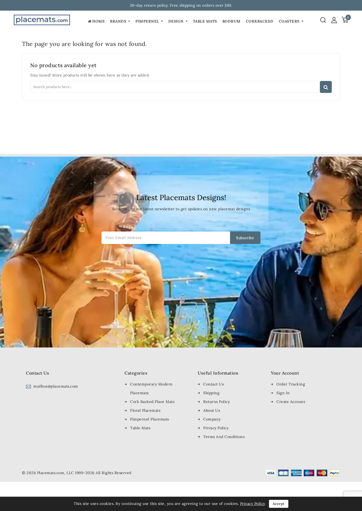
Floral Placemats (145, 410)
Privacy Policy (215, 428)
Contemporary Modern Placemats (151, 388)
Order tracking (290, 384)
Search (326, 87)
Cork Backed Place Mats (152, 401)
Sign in (283, 392)
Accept (278, 503)
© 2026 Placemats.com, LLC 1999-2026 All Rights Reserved (76, 472)
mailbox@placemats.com (55, 386)
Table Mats (140, 428)
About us (211, 410)
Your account (285, 373)
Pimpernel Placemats (149, 419)
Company (212, 419)
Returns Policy (216, 401)
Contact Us (213, 384)
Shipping (211, 392)
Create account (290, 401)
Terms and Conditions (224, 436)
